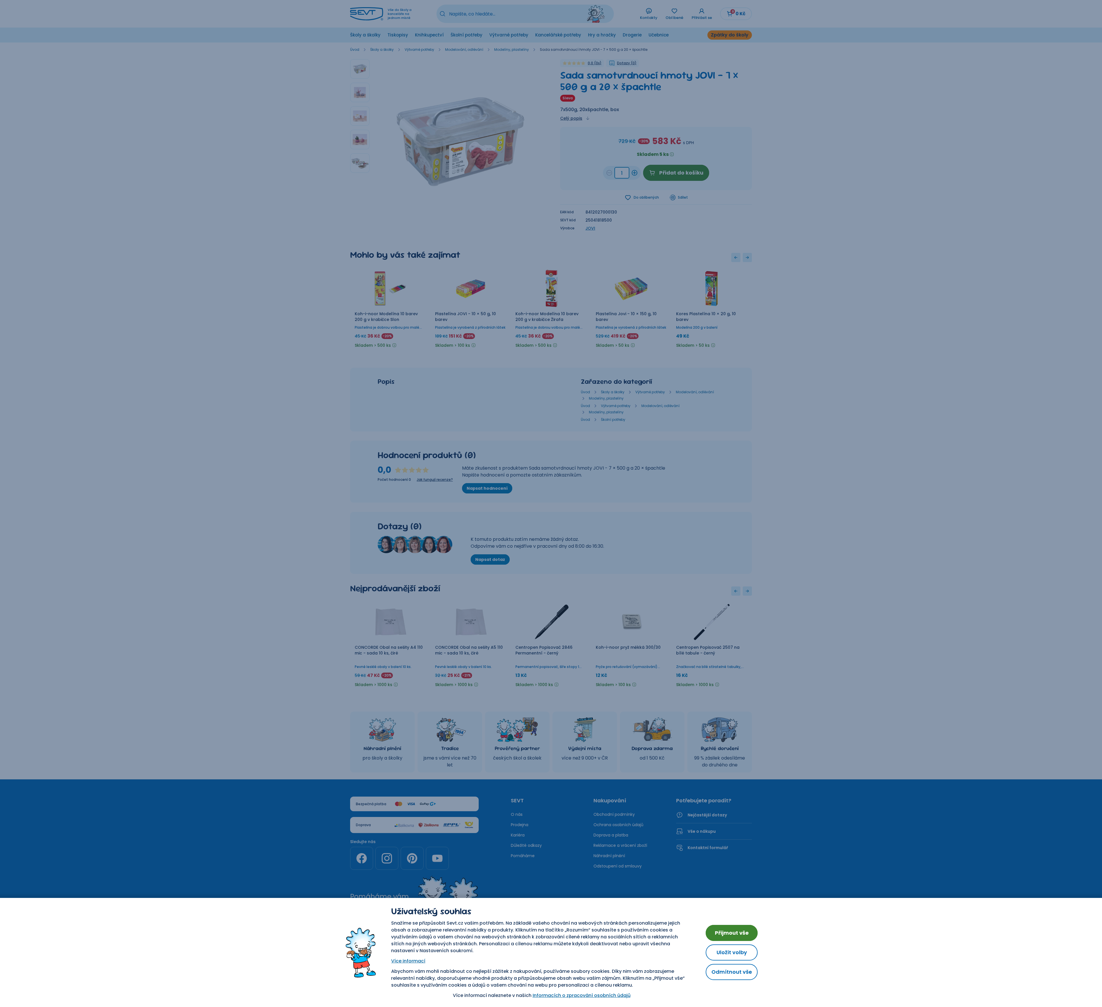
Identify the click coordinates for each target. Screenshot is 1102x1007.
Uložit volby (732, 952)
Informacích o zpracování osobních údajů (581, 995)
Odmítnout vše (731, 971)
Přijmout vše (732, 932)
